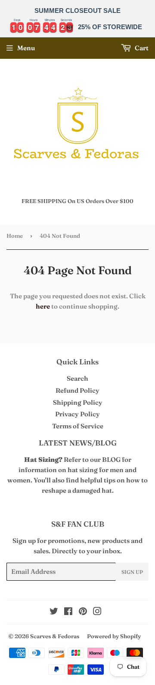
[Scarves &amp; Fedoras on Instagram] (97, 612)
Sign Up (132, 572)
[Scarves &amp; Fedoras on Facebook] (68, 612)
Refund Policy (77, 390)
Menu (26, 48)
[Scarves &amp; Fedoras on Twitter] (54, 612)
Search (77, 378)
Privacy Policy (77, 414)
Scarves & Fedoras (54, 636)
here (43, 306)
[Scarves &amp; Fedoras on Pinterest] (82, 612)
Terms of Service (77, 426)
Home (14, 235)
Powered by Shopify (114, 636)
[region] (77, 18)
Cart (141, 48)
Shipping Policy (77, 402)
